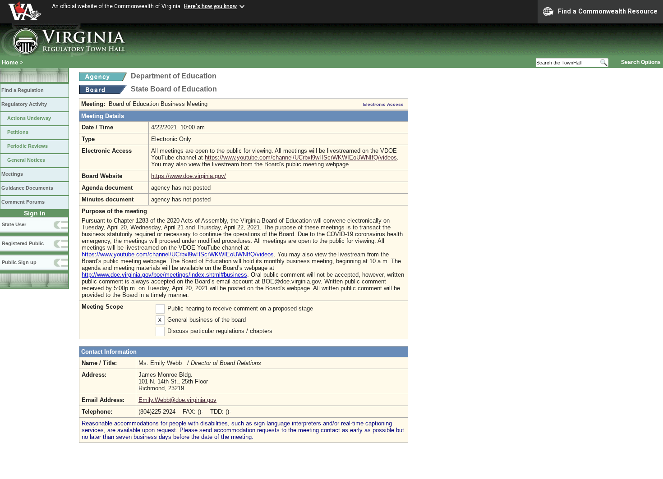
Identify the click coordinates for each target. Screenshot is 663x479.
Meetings (12, 174)
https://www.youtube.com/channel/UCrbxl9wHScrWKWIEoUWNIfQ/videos (301, 157)
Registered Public (23, 243)
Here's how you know (210, 6)
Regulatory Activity (24, 104)
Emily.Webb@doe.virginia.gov (177, 400)
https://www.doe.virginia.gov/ (188, 176)
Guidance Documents (27, 188)
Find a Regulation (22, 90)
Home (10, 62)
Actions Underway (29, 118)
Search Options (641, 62)
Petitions (17, 132)
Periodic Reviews (27, 146)
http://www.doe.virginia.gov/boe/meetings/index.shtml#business (164, 274)
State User (14, 224)
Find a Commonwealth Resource (608, 11)
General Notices (26, 160)
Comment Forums (23, 202)
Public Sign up (19, 262)
